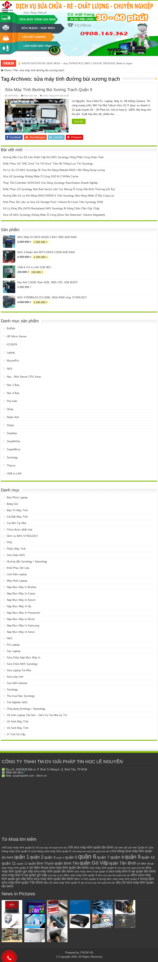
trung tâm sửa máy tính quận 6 (119, 878)
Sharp (10, 425)
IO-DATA (12, 344)
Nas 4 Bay (13, 393)
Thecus (11, 465)
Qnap (10, 409)
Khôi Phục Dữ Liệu (18, 567)
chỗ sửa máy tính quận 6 (18, 847)
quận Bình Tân (67, 863)
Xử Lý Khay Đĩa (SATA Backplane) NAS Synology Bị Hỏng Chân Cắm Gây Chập (51, 208)
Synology (12, 457)
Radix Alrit (13, 417)
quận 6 (87, 856)
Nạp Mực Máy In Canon (21, 593)
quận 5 (71, 857)
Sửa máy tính (30, 95)
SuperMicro (13, 449)
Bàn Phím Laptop (17, 497)
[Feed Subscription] (156, 78)
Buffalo (11, 328)
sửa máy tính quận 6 (102, 867)
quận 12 (22, 863)
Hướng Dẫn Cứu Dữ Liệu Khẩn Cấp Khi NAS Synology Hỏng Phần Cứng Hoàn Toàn (53, 157)
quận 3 (50, 857)
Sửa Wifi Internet (17, 683)
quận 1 (21, 857)
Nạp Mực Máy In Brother (21, 587)
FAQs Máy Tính (16, 548)
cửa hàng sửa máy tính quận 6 (51, 851)
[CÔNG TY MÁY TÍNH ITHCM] (79, 28)
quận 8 (117, 857)
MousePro (13, 360)
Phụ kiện (12, 401)
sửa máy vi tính (55, 875)
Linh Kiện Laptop (17, 574)
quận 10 (148, 857)
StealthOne (13, 441)
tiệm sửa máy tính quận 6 (80, 875)
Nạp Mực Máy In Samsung (23, 625)
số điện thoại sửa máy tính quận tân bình (59, 867)
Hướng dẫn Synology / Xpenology (27, 561)
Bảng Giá (12, 503)
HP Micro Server (17, 336)
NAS (9, 368)
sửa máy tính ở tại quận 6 (91, 871)
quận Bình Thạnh (41, 863)
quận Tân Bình (122, 863)
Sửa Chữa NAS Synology (22, 663)
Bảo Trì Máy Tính (17, 510)
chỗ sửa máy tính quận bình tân (51, 847)
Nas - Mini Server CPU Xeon (24, 376)
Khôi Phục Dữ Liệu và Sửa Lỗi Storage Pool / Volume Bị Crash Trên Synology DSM (53, 202)
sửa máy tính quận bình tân (131, 868)
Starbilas (12, 433)
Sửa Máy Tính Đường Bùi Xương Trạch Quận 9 (48, 89)
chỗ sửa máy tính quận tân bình (90, 847)
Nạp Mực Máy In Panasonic (23, 612)
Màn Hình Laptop (17, 580)
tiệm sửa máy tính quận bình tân (114, 875)
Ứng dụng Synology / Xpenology (26, 708)
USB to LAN (14, 473)
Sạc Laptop (13, 651)
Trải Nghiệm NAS (17, 702)
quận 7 (103, 857)
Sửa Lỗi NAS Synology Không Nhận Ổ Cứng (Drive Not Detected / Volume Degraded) (54, 214)
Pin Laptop (13, 644)
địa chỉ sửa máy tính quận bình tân (98, 882)
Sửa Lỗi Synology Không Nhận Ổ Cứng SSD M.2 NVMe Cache (40, 176)
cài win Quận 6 (137, 847)
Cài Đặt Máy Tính (17, 516)
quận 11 (9, 863)
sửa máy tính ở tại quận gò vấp (24, 875)
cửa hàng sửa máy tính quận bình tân (90, 851)
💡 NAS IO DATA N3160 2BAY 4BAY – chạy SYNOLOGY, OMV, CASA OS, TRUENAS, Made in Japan (75, 63)
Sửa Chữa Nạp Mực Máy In (23, 657)
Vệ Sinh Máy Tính (17, 721)
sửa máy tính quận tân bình (53, 871)
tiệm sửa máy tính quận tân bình (50, 878)
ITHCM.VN (86, 952)
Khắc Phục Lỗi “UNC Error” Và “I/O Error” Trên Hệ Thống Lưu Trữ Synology (48, 163)
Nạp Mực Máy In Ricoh (21, 619)
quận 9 (133, 857)
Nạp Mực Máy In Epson (21, 599)
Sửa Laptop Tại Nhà (19, 670)
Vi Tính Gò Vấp (16, 734)
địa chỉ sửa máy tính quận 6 (62, 882)
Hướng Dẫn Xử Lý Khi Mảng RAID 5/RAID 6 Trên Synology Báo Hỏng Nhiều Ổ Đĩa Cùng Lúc (58, 195)
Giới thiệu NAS (16, 555)
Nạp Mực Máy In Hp (19, 606)
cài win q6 (120, 847)
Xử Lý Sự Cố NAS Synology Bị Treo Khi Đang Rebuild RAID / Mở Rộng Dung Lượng (54, 170)
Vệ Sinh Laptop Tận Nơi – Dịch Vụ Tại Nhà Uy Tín (37, 715)
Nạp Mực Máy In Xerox (21, 631)
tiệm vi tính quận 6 (86, 878)
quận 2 (36, 857)
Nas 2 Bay (13, 385)
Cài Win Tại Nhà (16, 523)
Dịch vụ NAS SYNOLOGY (22, 535)
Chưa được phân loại (19, 529)
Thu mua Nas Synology (21, 695)
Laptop (11, 352)
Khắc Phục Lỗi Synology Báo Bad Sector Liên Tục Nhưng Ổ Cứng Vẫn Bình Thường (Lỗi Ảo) (59, 189)
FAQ (9, 542)
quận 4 (60, 857)
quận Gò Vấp (94, 863)
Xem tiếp (78, 121)
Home (7, 70)
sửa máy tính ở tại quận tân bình (132, 871)
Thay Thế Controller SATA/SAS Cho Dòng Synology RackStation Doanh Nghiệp (50, 182)
